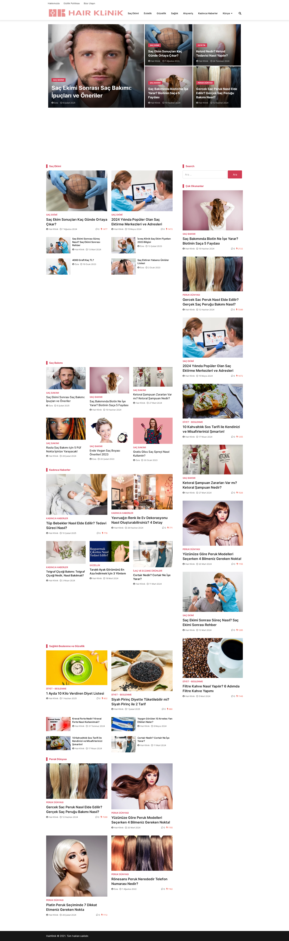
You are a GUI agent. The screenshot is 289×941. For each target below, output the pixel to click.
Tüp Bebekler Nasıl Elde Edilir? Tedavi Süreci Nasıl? (76, 525)
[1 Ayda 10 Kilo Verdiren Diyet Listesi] (76, 667)
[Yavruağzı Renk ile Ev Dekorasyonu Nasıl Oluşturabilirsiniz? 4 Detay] (142, 491)
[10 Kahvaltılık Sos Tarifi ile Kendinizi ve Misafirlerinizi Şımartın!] (58, 743)
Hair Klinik (53, 229)
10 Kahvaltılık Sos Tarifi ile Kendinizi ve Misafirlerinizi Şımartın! (87, 741)
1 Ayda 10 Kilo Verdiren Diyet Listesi (75, 693)
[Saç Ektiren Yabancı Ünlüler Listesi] (123, 266)
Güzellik (161, 13)
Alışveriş (188, 13)
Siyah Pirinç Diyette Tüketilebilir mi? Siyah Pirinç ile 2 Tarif (140, 701)
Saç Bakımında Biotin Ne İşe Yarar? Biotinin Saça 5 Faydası (168, 93)
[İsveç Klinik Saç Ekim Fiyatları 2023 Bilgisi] (123, 245)
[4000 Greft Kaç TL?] (58, 266)
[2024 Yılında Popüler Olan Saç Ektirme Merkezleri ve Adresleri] (142, 190)
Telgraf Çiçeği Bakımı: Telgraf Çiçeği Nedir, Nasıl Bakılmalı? (65, 573)
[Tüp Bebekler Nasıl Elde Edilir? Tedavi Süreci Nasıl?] (76, 494)
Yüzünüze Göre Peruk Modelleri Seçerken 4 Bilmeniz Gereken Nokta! (140, 820)
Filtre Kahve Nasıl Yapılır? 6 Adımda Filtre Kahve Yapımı (211, 688)
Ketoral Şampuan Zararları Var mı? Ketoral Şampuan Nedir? (152, 396)
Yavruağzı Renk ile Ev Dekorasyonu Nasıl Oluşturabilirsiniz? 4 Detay (139, 520)
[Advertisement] (144, 135)
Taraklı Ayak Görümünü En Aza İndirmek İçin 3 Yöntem (108, 571)
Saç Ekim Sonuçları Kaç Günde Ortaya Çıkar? (165, 53)
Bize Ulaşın (89, 3)
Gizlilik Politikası (72, 3)
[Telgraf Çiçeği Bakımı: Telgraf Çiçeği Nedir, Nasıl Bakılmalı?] (66, 552)
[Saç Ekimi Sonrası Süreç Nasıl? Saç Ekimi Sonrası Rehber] (58, 245)
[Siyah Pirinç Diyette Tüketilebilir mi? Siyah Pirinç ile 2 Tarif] (142, 670)
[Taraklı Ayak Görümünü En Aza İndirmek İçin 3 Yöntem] (109, 551)
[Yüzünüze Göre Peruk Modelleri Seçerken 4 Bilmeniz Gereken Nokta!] (142, 786)
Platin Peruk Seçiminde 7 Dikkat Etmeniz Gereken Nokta (71, 907)
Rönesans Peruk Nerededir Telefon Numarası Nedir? (139, 881)
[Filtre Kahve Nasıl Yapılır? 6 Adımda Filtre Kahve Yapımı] (213, 658)
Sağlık (174, 13)
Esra (142, 246)
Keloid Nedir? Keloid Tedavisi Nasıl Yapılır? (212, 53)
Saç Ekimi (133, 13)
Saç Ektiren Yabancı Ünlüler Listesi (153, 262)
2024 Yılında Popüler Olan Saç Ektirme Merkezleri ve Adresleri (136, 222)
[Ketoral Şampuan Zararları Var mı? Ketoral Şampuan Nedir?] (153, 377)
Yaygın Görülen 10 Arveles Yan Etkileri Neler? (154, 720)
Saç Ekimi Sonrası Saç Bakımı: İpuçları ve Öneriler (92, 91)
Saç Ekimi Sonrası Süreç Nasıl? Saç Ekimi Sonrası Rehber (86, 242)
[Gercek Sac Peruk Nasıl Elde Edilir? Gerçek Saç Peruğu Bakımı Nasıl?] (76, 781)
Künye (226, 13)
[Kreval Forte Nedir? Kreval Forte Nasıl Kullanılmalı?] (58, 724)
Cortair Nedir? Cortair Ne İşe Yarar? (152, 577)
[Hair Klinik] (85, 13)
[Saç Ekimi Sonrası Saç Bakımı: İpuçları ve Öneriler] (66, 378)
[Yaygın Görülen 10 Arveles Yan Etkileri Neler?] (123, 724)
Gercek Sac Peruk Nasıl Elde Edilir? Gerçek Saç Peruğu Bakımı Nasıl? (216, 93)
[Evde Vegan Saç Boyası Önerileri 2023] (109, 430)
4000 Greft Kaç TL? (83, 260)
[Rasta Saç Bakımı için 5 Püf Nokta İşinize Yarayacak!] (66, 429)
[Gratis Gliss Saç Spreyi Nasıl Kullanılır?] (153, 431)
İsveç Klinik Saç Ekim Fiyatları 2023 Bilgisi (154, 240)
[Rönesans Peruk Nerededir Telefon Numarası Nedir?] (142, 853)
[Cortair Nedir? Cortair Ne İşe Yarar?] (153, 554)
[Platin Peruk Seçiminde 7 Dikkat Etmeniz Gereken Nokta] (76, 866)
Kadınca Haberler (208, 13)
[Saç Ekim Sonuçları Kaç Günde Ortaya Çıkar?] (76, 190)
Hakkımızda (54, 3)
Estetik (148, 13)
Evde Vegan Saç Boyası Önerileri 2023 (105, 452)
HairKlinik (51, 935)
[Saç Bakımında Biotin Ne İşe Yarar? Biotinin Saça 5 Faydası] (109, 380)
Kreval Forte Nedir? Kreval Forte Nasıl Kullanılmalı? (87, 720)
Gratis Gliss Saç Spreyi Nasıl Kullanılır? (151, 453)
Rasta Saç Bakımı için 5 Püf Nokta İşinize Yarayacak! (63, 449)
